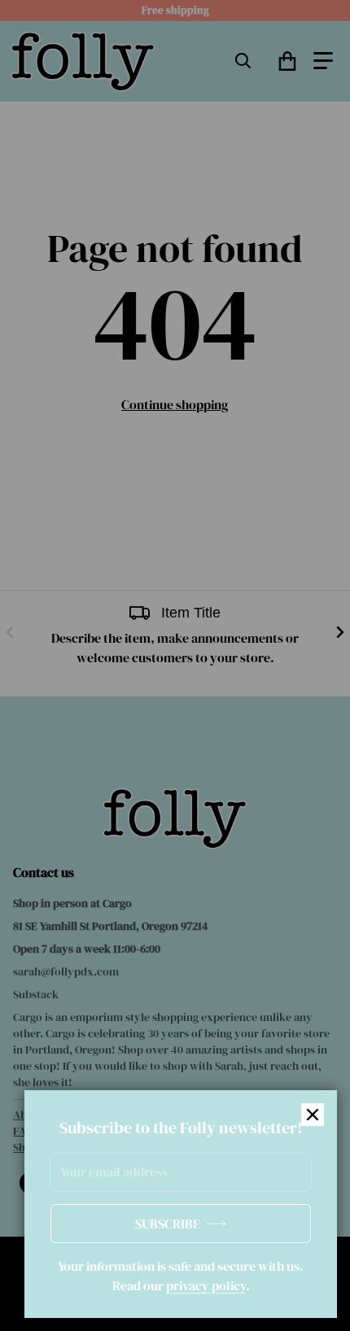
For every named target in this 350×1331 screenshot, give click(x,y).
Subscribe (167, 1224)
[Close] (312, 1114)
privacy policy (206, 1285)
